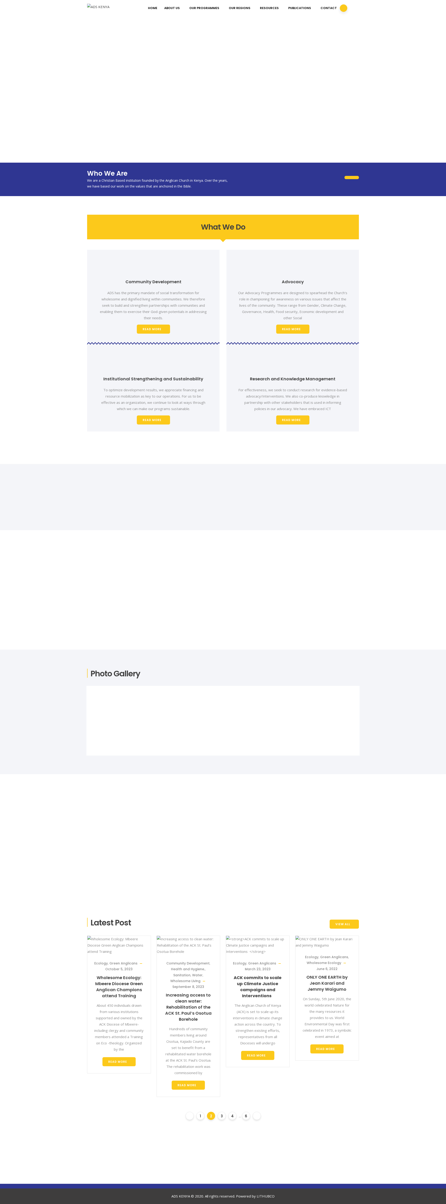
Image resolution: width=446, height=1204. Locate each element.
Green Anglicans (123, 963)
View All (342, 924)
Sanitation (181, 975)
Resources (269, 8)
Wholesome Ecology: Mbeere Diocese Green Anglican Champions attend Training (119, 987)
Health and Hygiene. (188, 969)
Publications (299, 8)
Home (152, 8)
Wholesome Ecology (324, 963)
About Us (172, 8)
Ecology (101, 963)
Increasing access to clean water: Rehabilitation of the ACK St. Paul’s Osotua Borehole (188, 1007)
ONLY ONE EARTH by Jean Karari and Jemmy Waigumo (327, 983)
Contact (329, 8)
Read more (152, 329)
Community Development (188, 963)
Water (197, 975)
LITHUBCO (266, 1196)
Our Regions (239, 8)
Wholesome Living (185, 981)
